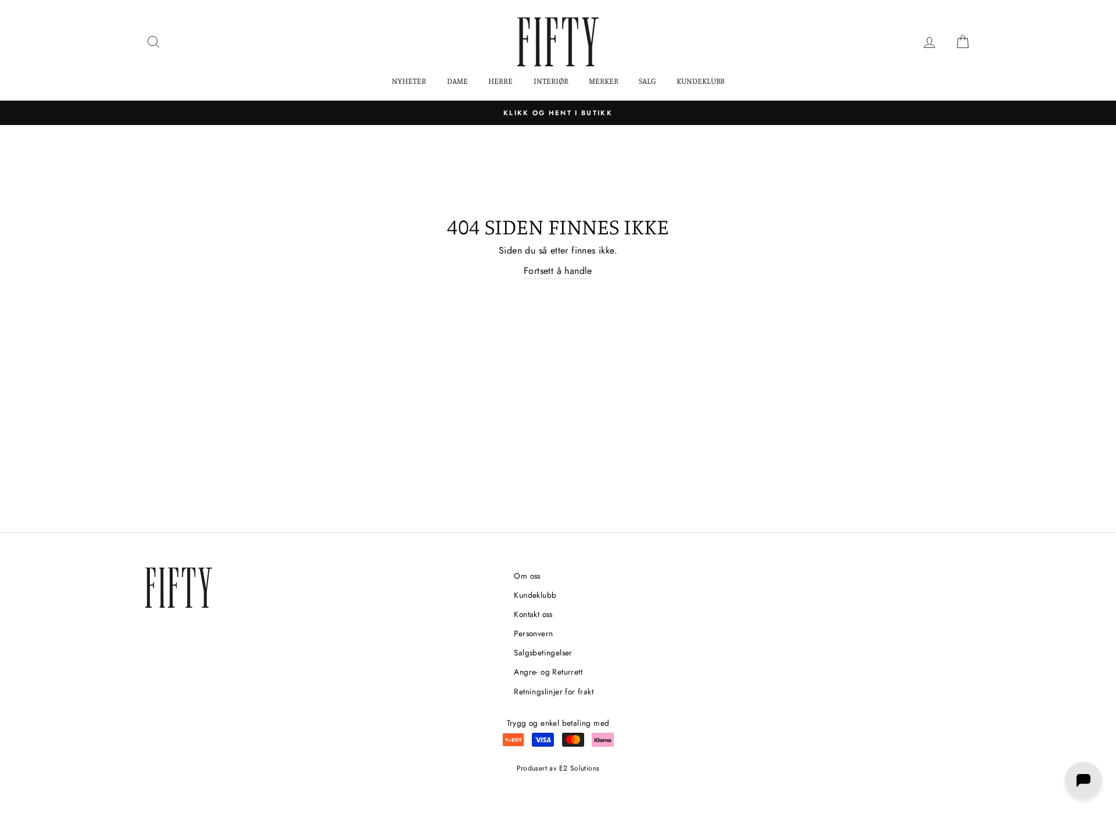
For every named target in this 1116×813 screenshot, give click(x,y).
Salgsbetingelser (543, 652)
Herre (500, 80)
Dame (457, 80)
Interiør (551, 80)
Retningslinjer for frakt (553, 691)
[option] (558, 112)
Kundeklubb (700, 80)
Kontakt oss (533, 614)
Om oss (527, 576)
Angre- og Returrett (548, 672)
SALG (647, 80)
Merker (603, 80)
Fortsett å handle (558, 270)
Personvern (533, 633)
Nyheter (409, 80)
